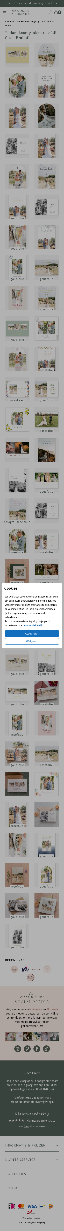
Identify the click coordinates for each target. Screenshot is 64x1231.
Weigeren (32, 641)
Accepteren (32, 633)
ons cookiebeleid (32, 625)
